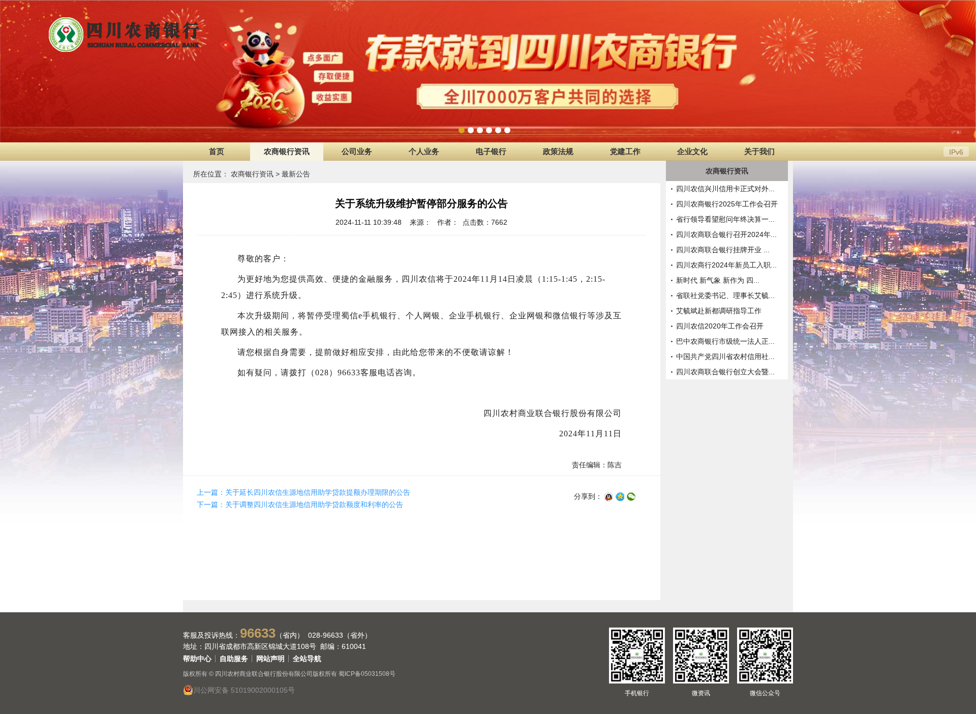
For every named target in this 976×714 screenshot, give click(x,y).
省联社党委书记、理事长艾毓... (725, 295)
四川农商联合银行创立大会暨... (725, 372)
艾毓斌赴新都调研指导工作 (718, 311)
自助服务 (234, 658)
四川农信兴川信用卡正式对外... (725, 189)
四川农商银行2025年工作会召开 (727, 204)
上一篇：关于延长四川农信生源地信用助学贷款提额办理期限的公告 (303, 492)
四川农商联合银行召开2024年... (726, 234)
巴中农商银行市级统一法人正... (725, 341)
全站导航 (307, 658)
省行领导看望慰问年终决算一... (725, 219)
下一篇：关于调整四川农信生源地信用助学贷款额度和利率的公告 (300, 504)
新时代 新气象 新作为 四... (717, 280)
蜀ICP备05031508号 (367, 673)
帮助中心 (197, 658)
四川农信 (419, 279)
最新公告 (296, 174)
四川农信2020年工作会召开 (720, 326)
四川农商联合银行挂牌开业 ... (723, 250)
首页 (216, 151)
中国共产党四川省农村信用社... (725, 356)
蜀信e (351, 315)
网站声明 (270, 658)
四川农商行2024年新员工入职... (726, 265)
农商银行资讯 (252, 174)
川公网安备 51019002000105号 (244, 690)
